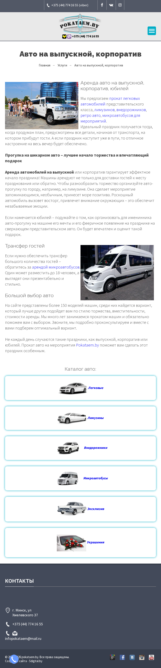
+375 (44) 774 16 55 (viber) (69, 5)
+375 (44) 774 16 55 (27, 624)
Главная (44, 65)
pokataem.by (30, 657)
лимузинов (104, 109)
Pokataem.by (87, 345)
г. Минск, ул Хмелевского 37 (25, 612)
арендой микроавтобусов (55, 267)
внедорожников (131, 109)
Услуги (62, 65)
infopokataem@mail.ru (23, 638)
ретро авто (90, 115)
